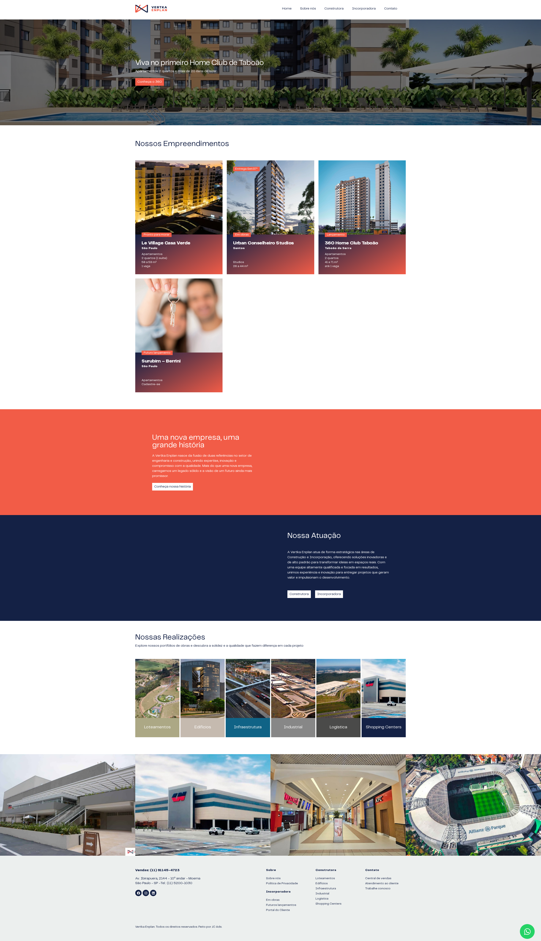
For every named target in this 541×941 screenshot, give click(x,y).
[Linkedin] (153, 893)
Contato (390, 8)
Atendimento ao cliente (382, 883)
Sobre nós (308, 8)
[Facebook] (138, 893)
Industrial (293, 727)
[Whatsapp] (527, 931)
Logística (338, 727)
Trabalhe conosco (378, 888)
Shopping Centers (383, 727)
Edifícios (202, 727)
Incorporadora (364, 8)
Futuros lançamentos (281, 905)
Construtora (334, 8)
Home (287, 8)
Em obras (273, 899)
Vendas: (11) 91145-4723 (157, 870)
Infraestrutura (248, 727)
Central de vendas (378, 878)
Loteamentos (157, 727)
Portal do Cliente (278, 910)
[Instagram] (146, 893)
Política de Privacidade (282, 883)
